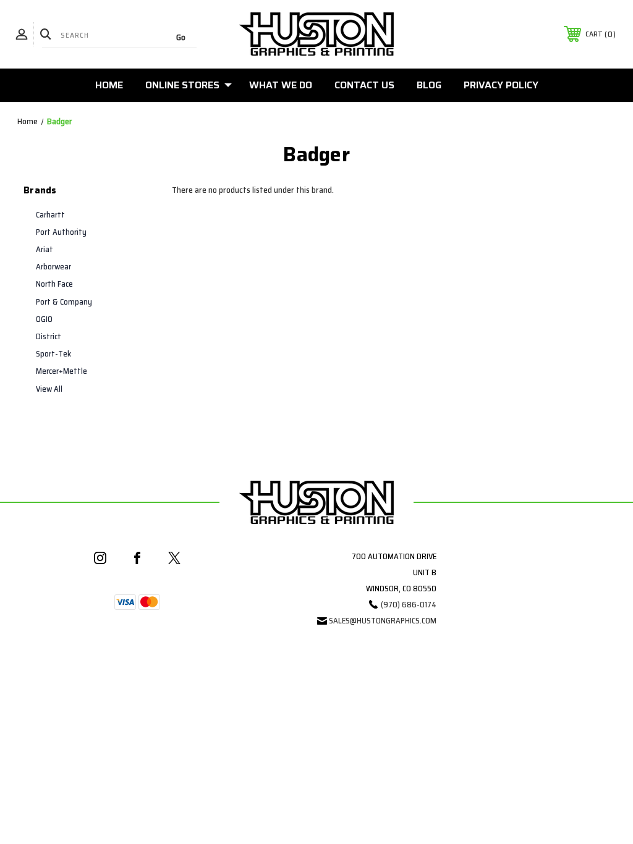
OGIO (44, 319)
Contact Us (364, 85)
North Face (54, 283)
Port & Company (64, 301)
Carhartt (50, 214)
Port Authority (61, 232)
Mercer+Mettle (61, 371)
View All (49, 388)
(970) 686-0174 (408, 604)
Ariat (44, 249)
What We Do (280, 85)
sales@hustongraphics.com (382, 620)
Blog (429, 85)
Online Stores (182, 85)
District (48, 336)
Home (109, 85)
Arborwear (53, 266)
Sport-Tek (53, 353)
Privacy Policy (501, 85)
